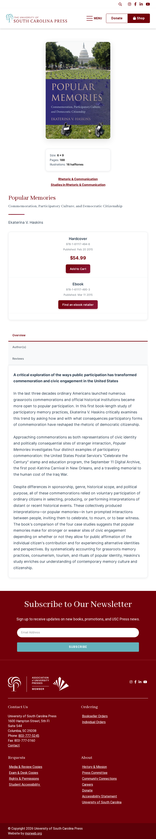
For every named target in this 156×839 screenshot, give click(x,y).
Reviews (18, 358)
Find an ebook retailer (78, 304)
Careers (87, 784)
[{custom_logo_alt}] (36, 18)
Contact (14, 745)
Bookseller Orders (95, 716)
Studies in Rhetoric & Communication (78, 185)
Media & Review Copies (25, 767)
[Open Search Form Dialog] (120, 4)
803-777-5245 (28, 736)
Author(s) (19, 347)
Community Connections (99, 779)
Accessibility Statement (99, 796)
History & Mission (94, 767)
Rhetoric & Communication (78, 179)
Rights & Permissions (24, 779)
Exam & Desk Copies (23, 773)
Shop (140, 18)
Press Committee (94, 773)
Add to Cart (78, 269)
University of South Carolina (101, 802)
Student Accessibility (25, 784)
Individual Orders (94, 722)
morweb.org (33, 833)
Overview (19, 335)
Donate (87, 790)
